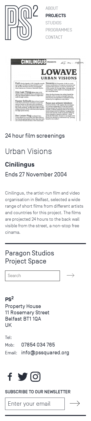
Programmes (59, 30)
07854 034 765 (38, 344)
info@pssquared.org (45, 352)
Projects (56, 15)
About (52, 8)
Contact (54, 37)
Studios (53, 23)
